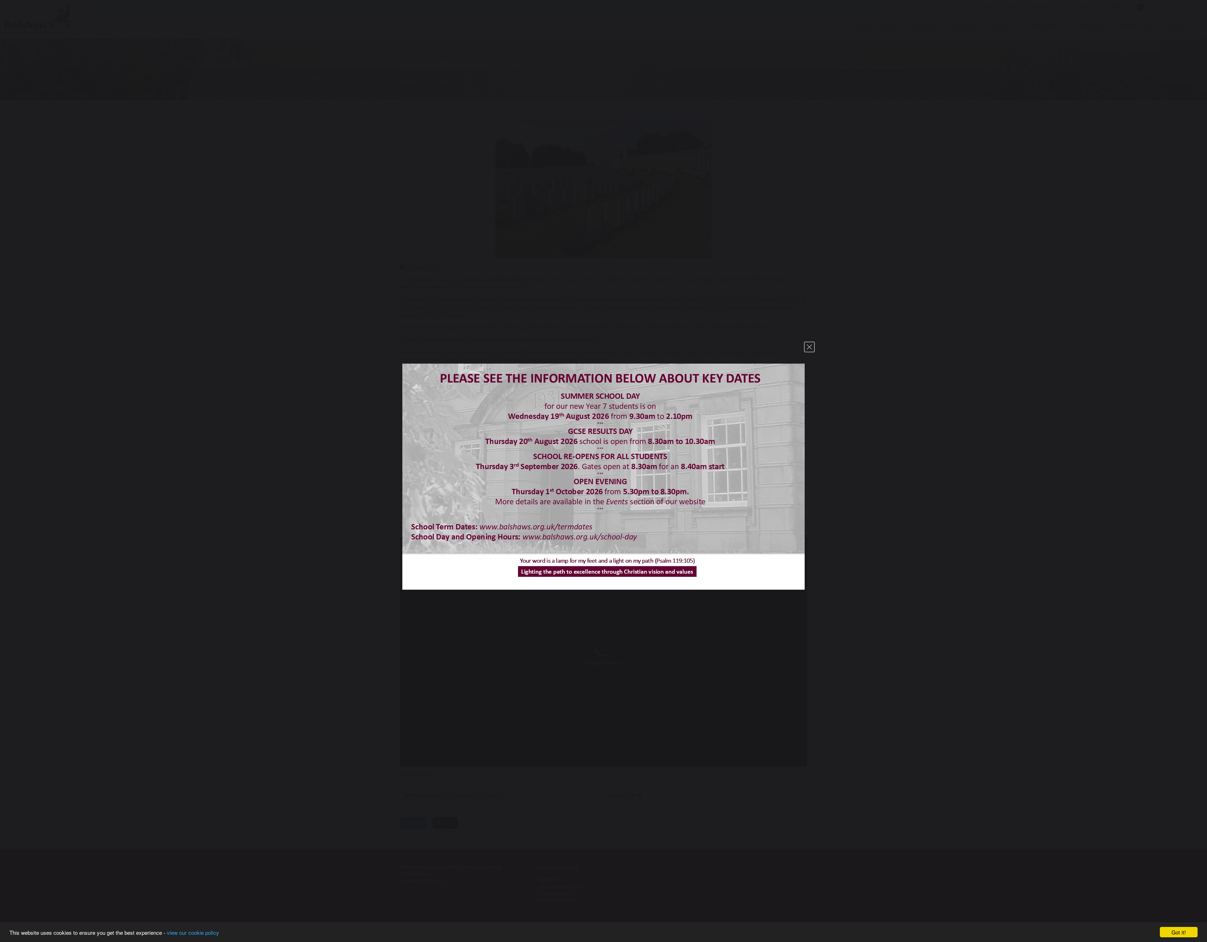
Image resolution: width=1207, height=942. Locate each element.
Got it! (1178, 932)
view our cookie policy (193, 932)
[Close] (809, 347)
